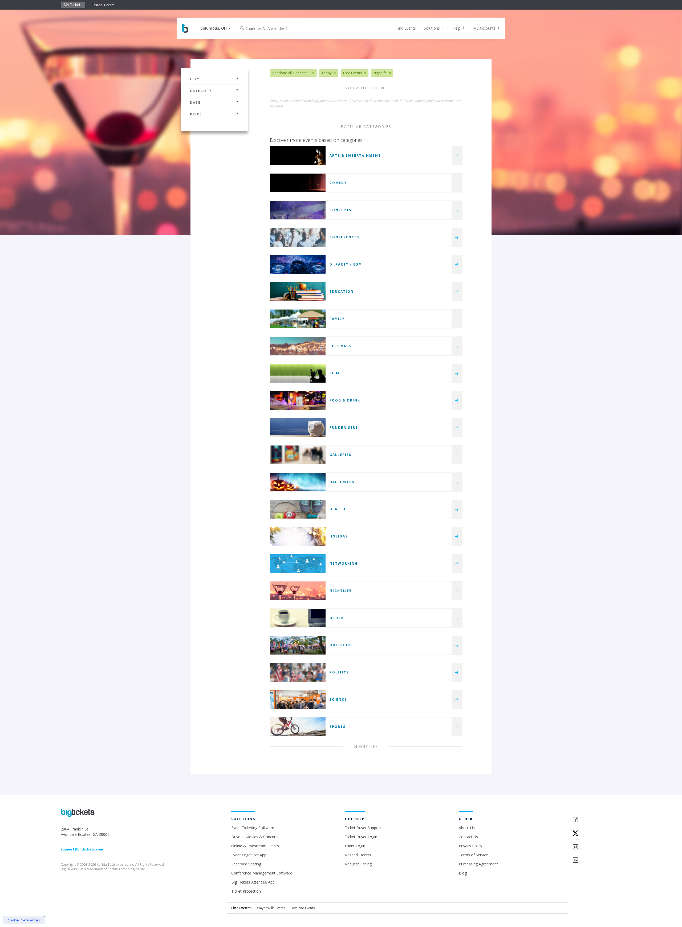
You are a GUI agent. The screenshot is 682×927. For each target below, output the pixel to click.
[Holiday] (298, 536)
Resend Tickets (103, 5)
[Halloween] (298, 482)
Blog (463, 873)
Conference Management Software (261, 873)
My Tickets (73, 4)
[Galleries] (298, 455)
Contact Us (468, 836)
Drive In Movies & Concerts (255, 836)
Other (336, 618)
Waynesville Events (271, 908)
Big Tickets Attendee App (253, 882)
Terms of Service (473, 854)
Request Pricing (358, 863)
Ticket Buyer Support (363, 827)
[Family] (298, 319)
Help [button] (457, 28)
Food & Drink (345, 400)
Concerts (340, 210)
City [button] (195, 79)
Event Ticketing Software (252, 827)
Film (334, 373)
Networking (344, 563)
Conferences (344, 237)
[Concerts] (298, 210)
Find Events (406, 28)
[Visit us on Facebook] (596, 820)
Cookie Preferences (24, 920)
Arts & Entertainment (355, 155)
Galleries (340, 454)
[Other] (298, 618)
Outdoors (341, 645)
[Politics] (298, 672)
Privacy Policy (470, 845)
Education (342, 291)
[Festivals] (298, 346)
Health (338, 509)
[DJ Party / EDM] (298, 264)
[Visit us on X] (596, 833)
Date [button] (195, 102)
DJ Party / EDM (346, 264)
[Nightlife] (298, 590)
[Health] (298, 509)
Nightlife (341, 590)
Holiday (339, 536)
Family (337, 318)
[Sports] (298, 726)
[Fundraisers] (298, 427)
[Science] (298, 699)
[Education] (298, 291)
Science (338, 699)
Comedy (338, 182)
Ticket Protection (246, 891)
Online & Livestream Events (255, 845)
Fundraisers (344, 427)
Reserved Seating (246, 863)
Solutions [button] (432, 28)
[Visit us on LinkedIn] (596, 860)
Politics (339, 672)
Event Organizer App (248, 854)
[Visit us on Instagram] (596, 847)
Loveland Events (302, 908)
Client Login (355, 845)
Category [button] (201, 91)
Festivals (340, 346)
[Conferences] (298, 237)
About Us (467, 827)
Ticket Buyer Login (361, 836)
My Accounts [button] (485, 28)
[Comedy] (298, 183)
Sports (338, 726)
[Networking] (298, 563)
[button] (215, 28)
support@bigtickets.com (82, 849)
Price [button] (196, 114)
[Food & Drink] (298, 400)
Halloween (342, 482)
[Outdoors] (298, 645)
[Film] (298, 373)
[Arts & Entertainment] (298, 155)
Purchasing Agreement (478, 863)
